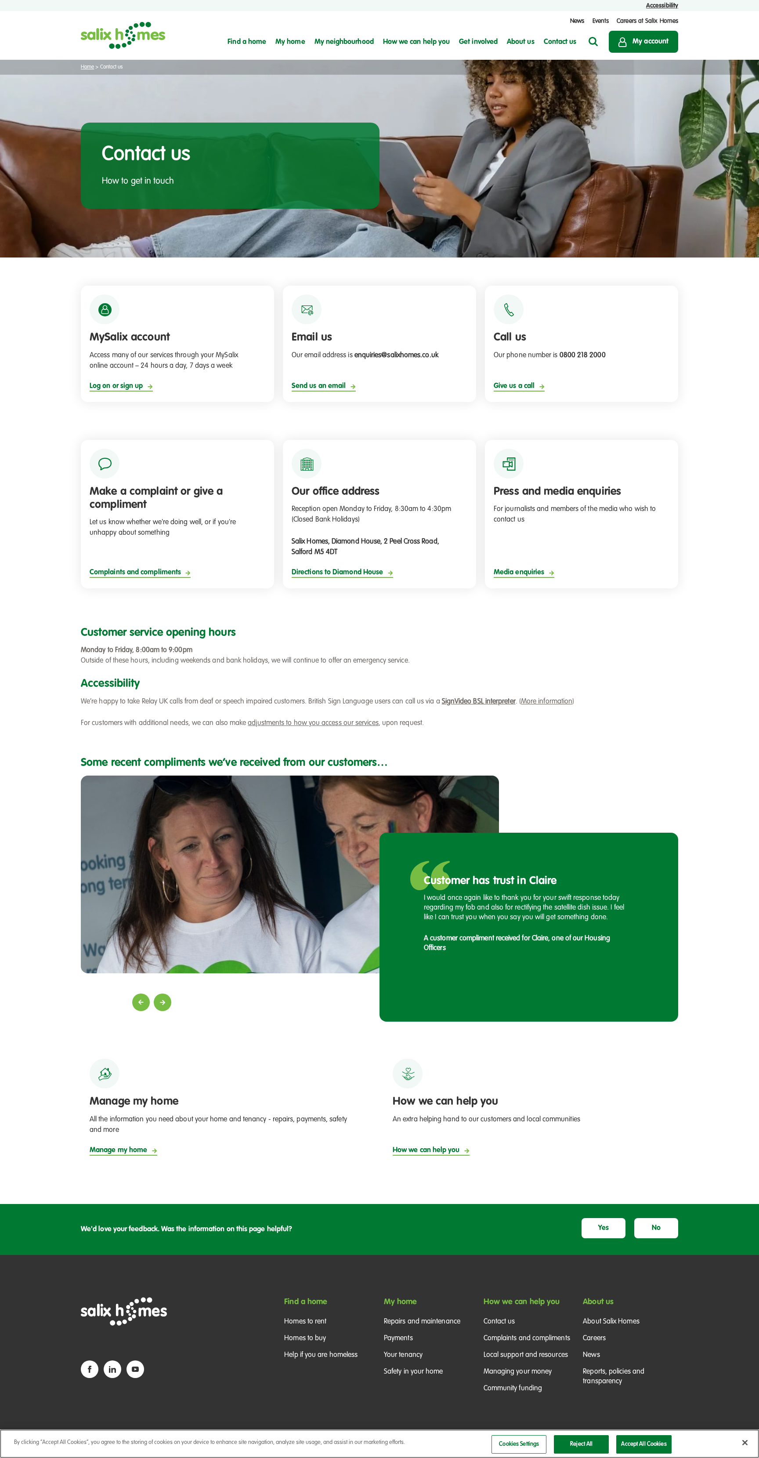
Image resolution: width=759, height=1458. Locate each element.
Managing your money (518, 1371)
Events (601, 21)
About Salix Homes (611, 1321)
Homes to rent (305, 1321)
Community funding (513, 1388)
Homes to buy (305, 1338)
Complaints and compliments (527, 1338)
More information (546, 701)
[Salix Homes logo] (123, 35)
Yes (603, 1228)
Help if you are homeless (321, 1355)
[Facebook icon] (89, 1369)
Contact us (499, 1321)
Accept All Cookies (643, 1444)
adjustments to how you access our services (313, 723)
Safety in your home (413, 1371)
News (577, 21)
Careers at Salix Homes (647, 21)
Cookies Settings (519, 1444)
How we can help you (522, 1302)
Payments (398, 1338)
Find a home (305, 1302)
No (656, 1228)
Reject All (581, 1444)
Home (87, 67)
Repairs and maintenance (422, 1321)
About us (598, 1302)
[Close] (745, 1442)
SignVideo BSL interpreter (479, 701)
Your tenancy (403, 1355)
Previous (141, 1002)
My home (400, 1302)
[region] (379, 1443)
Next (162, 1002)
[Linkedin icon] (112, 1369)
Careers (594, 1338)
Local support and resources (526, 1355)
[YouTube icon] (135, 1369)
